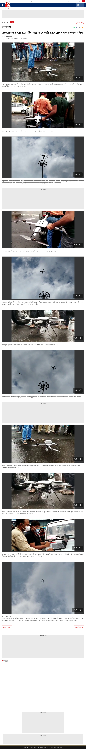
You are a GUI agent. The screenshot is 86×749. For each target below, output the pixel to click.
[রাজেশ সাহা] (3, 38)
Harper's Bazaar (58, 1)
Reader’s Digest (66, 1)
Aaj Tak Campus (11, 1)
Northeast (74, 1)
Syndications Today (57, 747)
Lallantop (23, 1)
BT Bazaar (44, 1)
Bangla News (5, 22)
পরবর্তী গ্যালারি (79, 627)
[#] (74, 28)
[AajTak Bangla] (7, 5)
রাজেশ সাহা (9, 37)
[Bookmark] (82, 27)
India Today (29, 1)
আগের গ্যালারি (6, 627)
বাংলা (1, 1)
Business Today (36, 1)
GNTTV (18, 1)
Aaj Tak (5, 1)
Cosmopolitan (50, 1)
